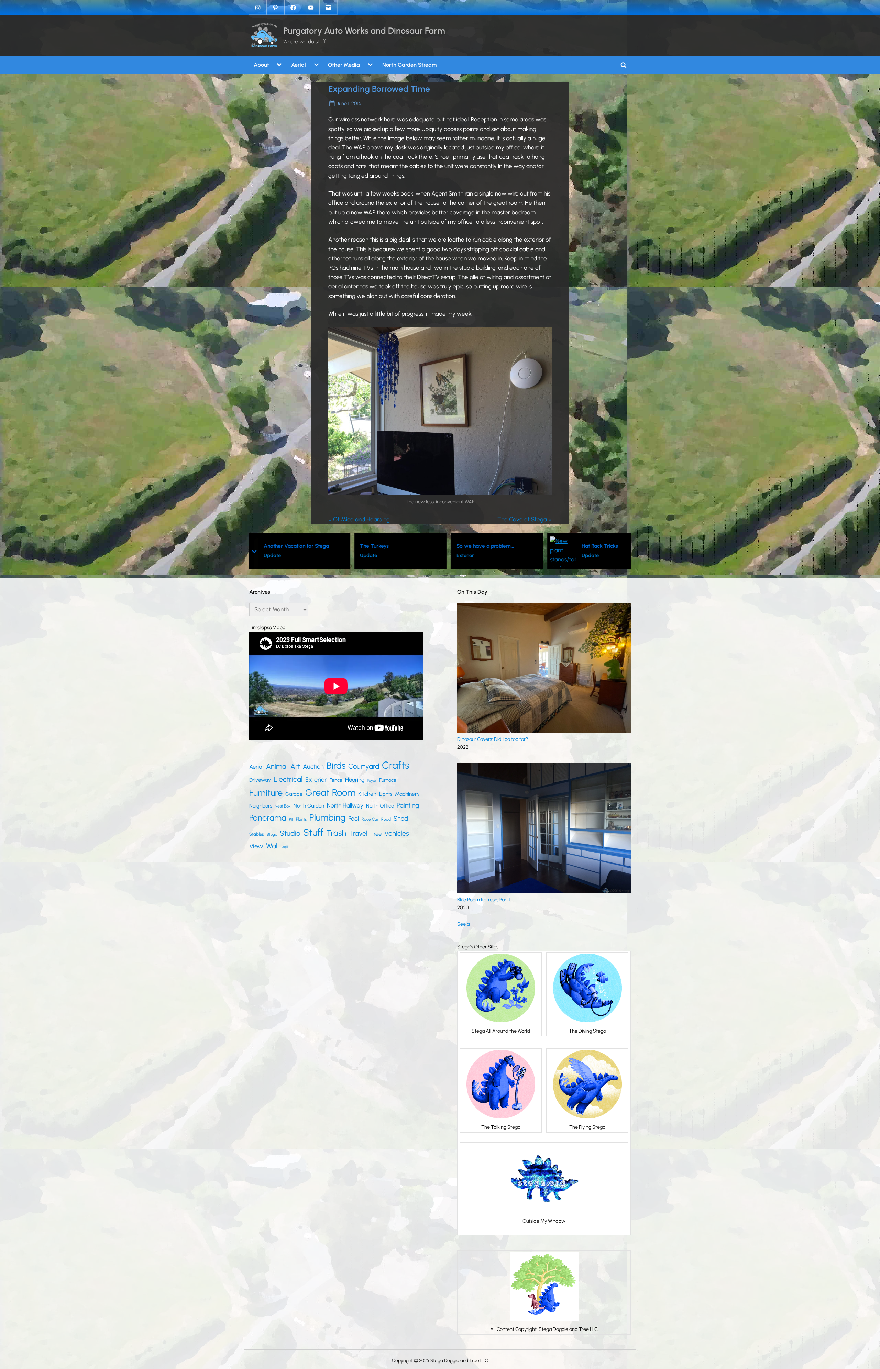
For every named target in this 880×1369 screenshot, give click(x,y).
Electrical (288, 779)
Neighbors (260, 806)
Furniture (266, 793)
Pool (353, 818)
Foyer (371, 780)
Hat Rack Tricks (503, 546)
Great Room (330, 792)
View (256, 846)
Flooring (355, 779)
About (261, 65)
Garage (293, 794)
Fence (336, 780)
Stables (256, 834)
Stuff (313, 832)
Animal (277, 766)
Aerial (298, 65)
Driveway (260, 780)
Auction (313, 766)
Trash (336, 833)
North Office (380, 806)
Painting (408, 805)
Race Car (370, 819)
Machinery (407, 794)
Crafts (395, 765)
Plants (301, 819)
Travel (358, 833)
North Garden (309, 806)
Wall (272, 846)
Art (295, 766)
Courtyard (363, 766)
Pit (291, 819)
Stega (272, 834)
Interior (590, 555)
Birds (336, 765)
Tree (376, 833)
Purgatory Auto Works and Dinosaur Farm (364, 30)
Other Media (344, 65)
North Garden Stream (409, 65)
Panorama (267, 818)
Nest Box (283, 806)
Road (386, 819)
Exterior (368, 555)
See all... (466, 924)
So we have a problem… (389, 546)
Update (272, 555)
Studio (290, 833)
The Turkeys (278, 546)
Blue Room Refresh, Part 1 (483, 900)
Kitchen (367, 794)
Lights (385, 794)
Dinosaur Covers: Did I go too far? (492, 739)
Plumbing (327, 817)
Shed (401, 818)
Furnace (387, 780)
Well (285, 847)
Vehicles (396, 833)
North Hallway (345, 805)
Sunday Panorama (603, 546)
